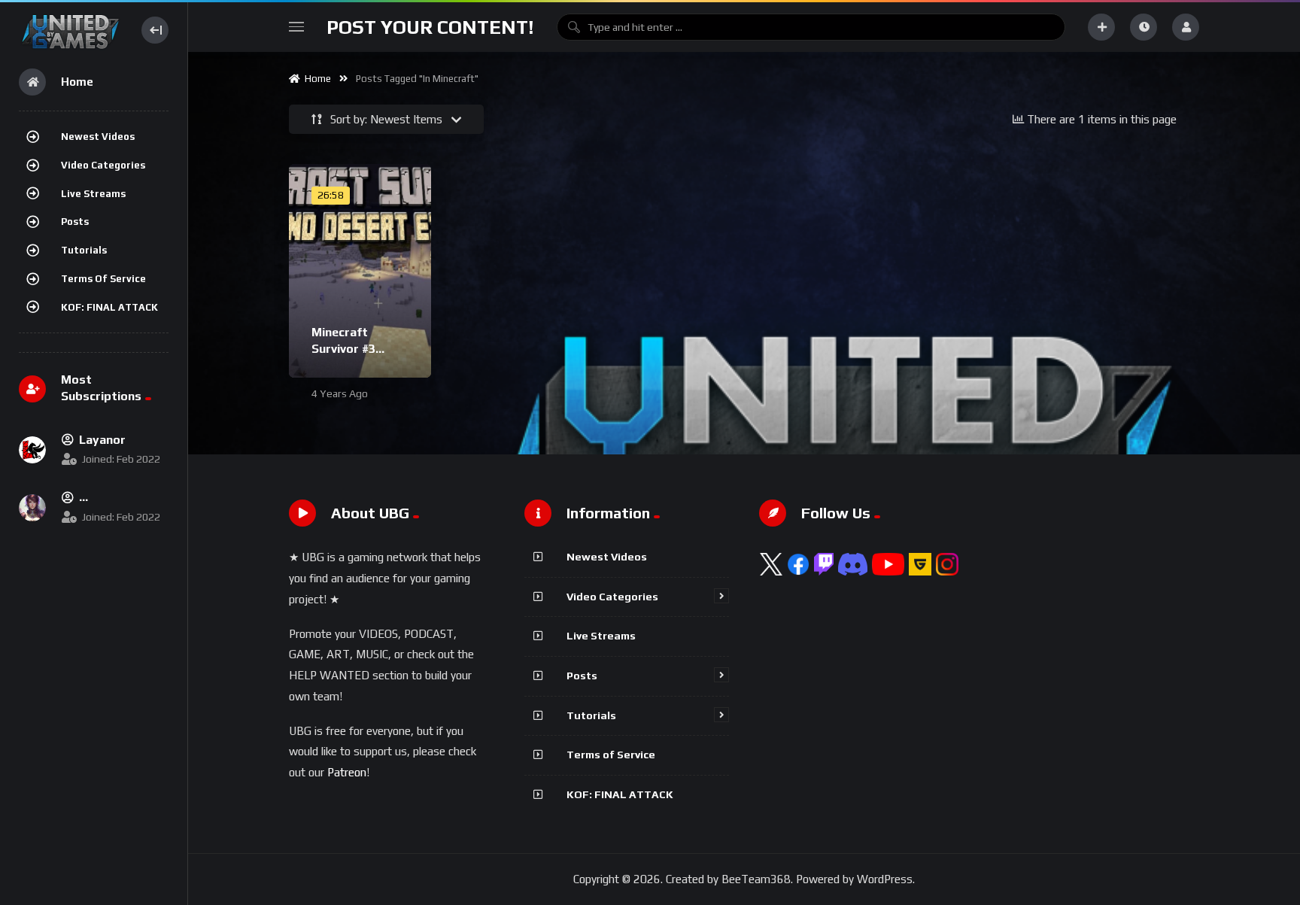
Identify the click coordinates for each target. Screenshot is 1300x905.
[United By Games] (70, 29)
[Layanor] (32, 449)
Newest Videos (98, 136)
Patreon (346, 772)
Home (315, 78)
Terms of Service (103, 278)
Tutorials (84, 250)
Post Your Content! (430, 27)
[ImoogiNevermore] (32, 507)
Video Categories (103, 165)
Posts (75, 221)
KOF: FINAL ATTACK (109, 307)
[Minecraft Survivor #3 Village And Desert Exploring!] (360, 271)
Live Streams (93, 193)
